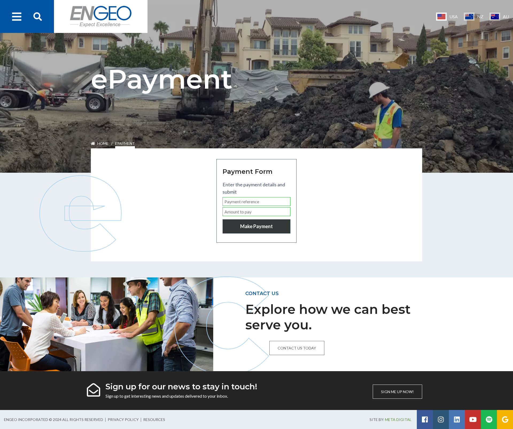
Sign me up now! (397, 391)
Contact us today (297, 348)
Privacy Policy (123, 419)
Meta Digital (398, 419)
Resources (154, 419)
